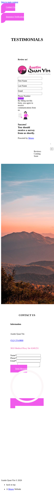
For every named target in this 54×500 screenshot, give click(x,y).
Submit (21, 98)
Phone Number (24, 96)
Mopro (31, 138)
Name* (13, 355)
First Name (22, 81)
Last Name (22, 86)
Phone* (13, 358)
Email (20, 91)
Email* (13, 361)
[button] (8, 8)
